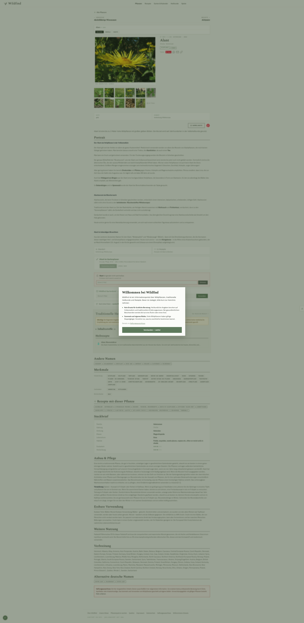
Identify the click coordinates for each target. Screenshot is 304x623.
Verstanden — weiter (152, 330)
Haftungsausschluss (137, 323)
